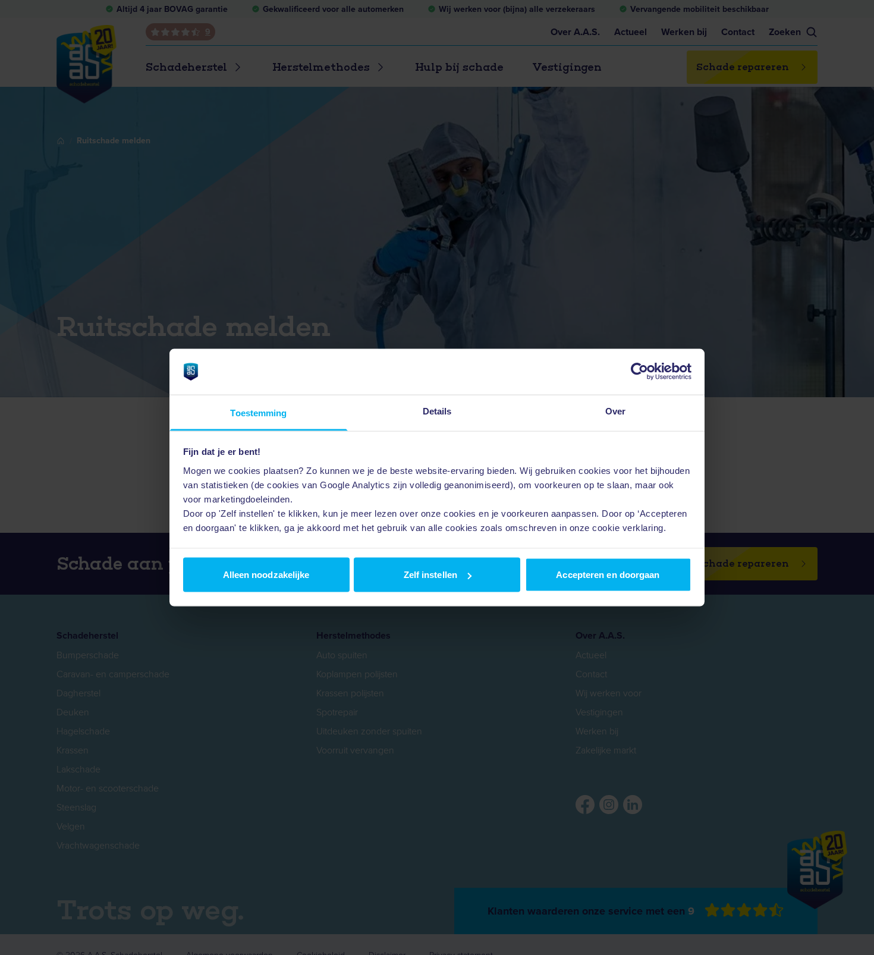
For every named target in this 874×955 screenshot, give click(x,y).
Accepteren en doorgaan (607, 575)
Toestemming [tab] (258, 412)
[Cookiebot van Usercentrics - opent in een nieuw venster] (639, 372)
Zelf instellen (430, 575)
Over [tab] (615, 411)
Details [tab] (437, 411)
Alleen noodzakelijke (266, 575)
